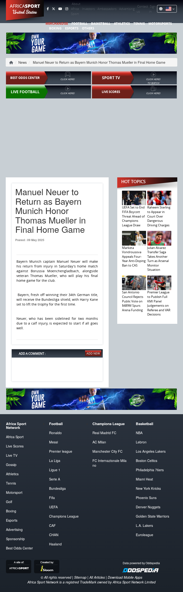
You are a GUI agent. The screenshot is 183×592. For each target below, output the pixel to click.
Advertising (127, 9)
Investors (88, 9)
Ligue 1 (54, 469)
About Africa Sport (75, 9)
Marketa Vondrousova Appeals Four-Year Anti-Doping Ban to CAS (134, 256)
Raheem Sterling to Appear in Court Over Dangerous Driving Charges (158, 216)
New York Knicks (148, 488)
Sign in (152, 9)
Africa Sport (15, 436)
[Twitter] (53, 9)
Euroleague (144, 534)
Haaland (55, 544)
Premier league (60, 451)
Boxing (55, 28)
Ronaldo (55, 432)
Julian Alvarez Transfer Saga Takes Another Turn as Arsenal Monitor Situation (158, 259)
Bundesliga (57, 488)
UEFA (53, 507)
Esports (71, 28)
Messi (53, 442)
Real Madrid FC (104, 432)
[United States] (169, 9)
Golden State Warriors (152, 516)
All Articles (97, 577)
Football (79, 23)
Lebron (141, 442)
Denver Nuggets (148, 507)
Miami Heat (144, 479)
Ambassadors (107, 9)
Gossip (11, 464)
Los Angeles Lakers (151, 451)
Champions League (64, 516)
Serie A (54, 479)
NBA (139, 432)
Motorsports (160, 23)
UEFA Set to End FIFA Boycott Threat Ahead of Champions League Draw (133, 216)
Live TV (11, 455)
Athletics (122, 23)
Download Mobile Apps (125, 577)
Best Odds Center (19, 548)
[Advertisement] (91, 136)
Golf (9, 501)
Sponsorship (15, 538)
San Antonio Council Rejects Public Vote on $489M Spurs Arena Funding (132, 301)
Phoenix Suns (146, 497)
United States (25, 12)
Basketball (100, 23)
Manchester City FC (107, 451)
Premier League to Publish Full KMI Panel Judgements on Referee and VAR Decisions (158, 303)
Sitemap (80, 577)
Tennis (139, 23)
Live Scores (15, 446)
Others (88, 28)
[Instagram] (67, 9)
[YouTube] (60, 9)
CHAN (53, 534)
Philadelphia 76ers (150, 469)
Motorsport (14, 492)
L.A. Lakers (144, 525)
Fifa (52, 497)
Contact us (142, 9)
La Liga (54, 460)
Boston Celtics (146, 460)
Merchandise (57, 23)
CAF (52, 525)
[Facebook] (47, 9)
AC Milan (99, 442)
